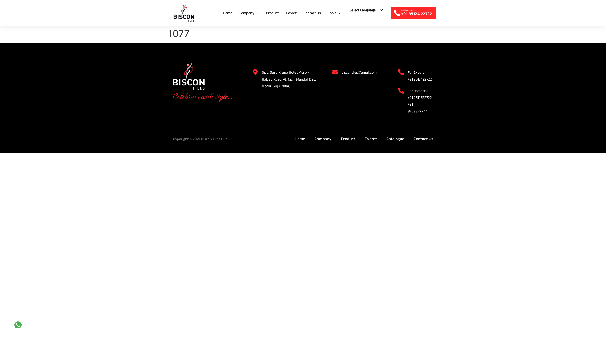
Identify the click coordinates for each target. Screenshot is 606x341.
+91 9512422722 (420, 79)
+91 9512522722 (420, 97)
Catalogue (395, 138)
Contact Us (312, 13)
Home (227, 13)
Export (291, 13)
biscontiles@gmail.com (359, 72)
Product (272, 13)
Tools (332, 13)
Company (246, 13)
